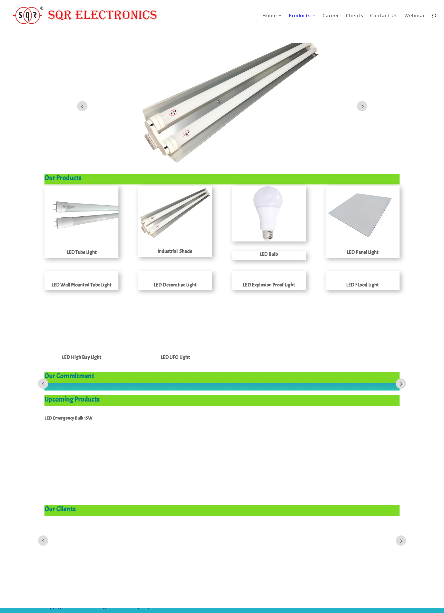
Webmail (415, 16)
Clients (354, 16)
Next (362, 106)
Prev (82, 106)
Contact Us (384, 16)
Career (330, 16)
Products (300, 16)
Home (269, 16)
